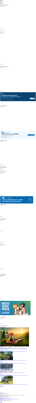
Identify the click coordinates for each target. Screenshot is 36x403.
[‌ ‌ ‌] (18, 319)
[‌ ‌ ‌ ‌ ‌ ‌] (18, 222)
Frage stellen (31, 98)
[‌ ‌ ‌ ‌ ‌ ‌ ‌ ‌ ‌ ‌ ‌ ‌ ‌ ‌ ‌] (18, 10)
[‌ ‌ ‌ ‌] (18, 103)
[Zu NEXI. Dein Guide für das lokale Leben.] (16, 203)
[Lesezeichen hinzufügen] (0, 361)
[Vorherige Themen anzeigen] (0, 323)
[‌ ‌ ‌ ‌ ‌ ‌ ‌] (18, 175)
